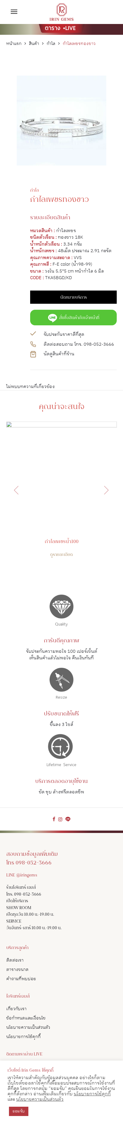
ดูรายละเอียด (61, 555)
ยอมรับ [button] (19, 1111)
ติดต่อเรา (15, 960)
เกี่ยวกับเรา (16, 1008)
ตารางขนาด (17, 969)
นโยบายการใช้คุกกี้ (23, 1036)
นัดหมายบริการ (73, 298)
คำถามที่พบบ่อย (21, 978)
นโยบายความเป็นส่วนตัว (28, 1027)
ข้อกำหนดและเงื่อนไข (26, 1018)
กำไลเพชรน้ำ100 (62, 542)
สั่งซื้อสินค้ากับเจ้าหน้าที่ (78, 318)
